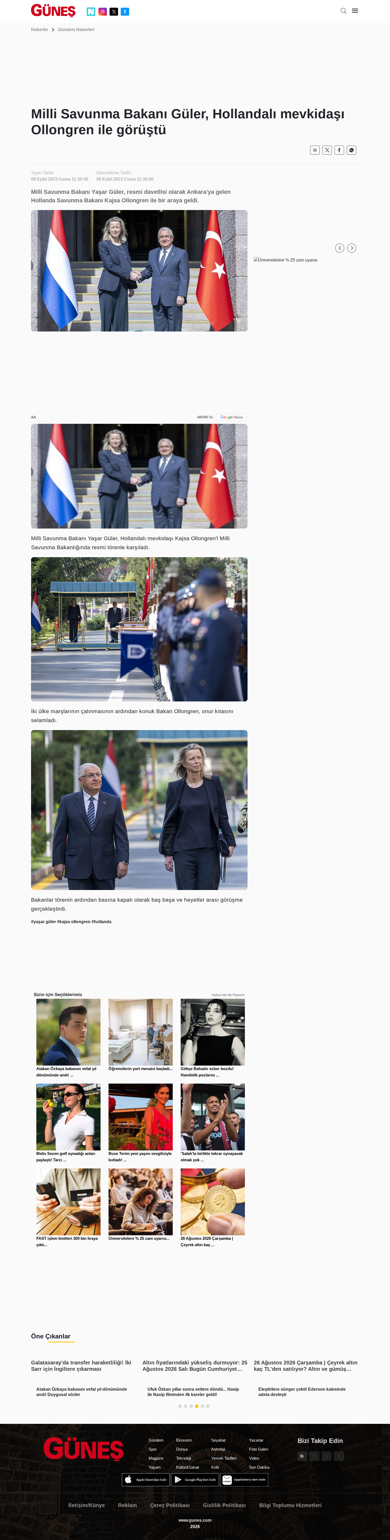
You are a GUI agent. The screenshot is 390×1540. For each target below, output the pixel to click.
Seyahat (218, 1440)
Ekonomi (184, 1440)
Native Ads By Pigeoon (228, 995)
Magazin (156, 1458)
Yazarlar (256, 1440)
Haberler (39, 29)
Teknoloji (183, 1458)
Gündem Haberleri (76, 29)
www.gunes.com (195, 1520)
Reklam (127, 1505)
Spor (153, 1449)
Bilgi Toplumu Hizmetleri (290, 1505)
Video (254, 1458)
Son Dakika (259, 1467)
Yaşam (155, 1467)
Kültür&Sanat (187, 1467)
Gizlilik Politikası (224, 1505)
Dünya (182, 1449)
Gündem (156, 1440)
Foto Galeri (258, 1449)
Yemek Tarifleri (224, 1458)
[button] (339, 248)
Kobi (215, 1467)
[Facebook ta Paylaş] (339, 150)
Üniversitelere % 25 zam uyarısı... (139, 1238)
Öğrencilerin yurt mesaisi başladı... (141, 1068)
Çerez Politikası (170, 1505)
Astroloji (218, 1449)
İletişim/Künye (86, 1505)
